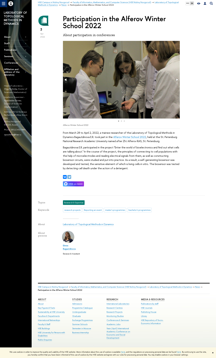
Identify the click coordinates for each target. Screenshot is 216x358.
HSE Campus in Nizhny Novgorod (53, 287)
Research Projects (114, 312)
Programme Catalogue (82, 308)
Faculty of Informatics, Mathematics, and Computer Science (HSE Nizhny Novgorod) (108, 287)
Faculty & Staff (44, 324)
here (123, 352)
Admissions (77, 303)
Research (112, 299)
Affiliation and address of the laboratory (12, 72)
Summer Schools (79, 324)
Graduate (76, 316)
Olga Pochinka (10, 88)
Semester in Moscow (81, 328)
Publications (10, 49)
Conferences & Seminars (118, 320)
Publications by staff (149, 303)
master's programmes (115, 210)
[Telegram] (69, 177)
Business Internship (80, 332)
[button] (65, 79)
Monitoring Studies (115, 316)
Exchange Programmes (82, 320)
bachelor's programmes (140, 210)
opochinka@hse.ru (12, 134)
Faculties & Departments (49, 316)
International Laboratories (118, 303)
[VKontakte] (65, 177)
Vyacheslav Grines (12, 100)
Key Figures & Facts (46, 308)
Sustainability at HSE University (51, 312)
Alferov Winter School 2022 (129, 137)
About (7, 36)
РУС (187, 3)
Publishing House (148, 312)
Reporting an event (93, 210)
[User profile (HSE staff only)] (205, 3)
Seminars (8, 56)
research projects (72, 210)
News (197, 287)
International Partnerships (49, 320)
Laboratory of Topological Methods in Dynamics (88, 224)
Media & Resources (153, 299)
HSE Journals (146, 308)
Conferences (11, 62)
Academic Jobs (113, 324)
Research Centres (115, 308)
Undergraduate (79, 312)
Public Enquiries (45, 339)
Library (144, 316)
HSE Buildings (44, 328)
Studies (77, 299)
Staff (7, 43)
